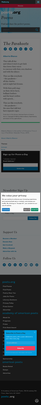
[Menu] (38, 2)
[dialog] (20, 202)
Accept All (34, 209)
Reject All (27, 209)
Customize (6, 209)
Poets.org (5, 2)
